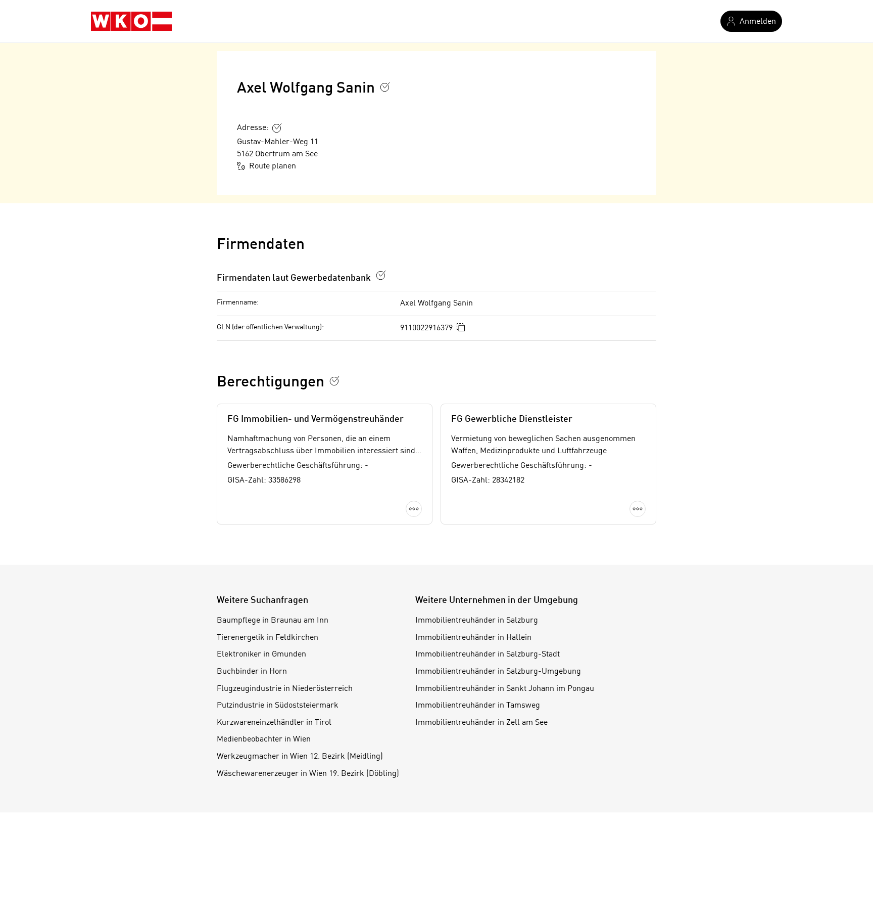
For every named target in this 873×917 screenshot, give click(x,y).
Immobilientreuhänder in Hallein (473, 638)
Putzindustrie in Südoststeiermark (277, 706)
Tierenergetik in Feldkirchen (267, 638)
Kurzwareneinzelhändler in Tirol (274, 723)
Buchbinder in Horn (252, 672)
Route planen (272, 166)
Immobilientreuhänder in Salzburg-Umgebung (498, 672)
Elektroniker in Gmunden (261, 654)
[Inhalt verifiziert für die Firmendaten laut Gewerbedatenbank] (381, 275)
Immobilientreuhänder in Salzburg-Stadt (487, 654)
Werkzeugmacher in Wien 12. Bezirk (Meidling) (300, 757)
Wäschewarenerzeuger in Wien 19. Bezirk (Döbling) (308, 774)
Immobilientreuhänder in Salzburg (476, 621)
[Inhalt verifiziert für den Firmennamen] (385, 87)
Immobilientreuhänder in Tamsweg (477, 706)
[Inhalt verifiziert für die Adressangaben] (277, 128)
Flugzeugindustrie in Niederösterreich (285, 689)
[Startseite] (131, 21)
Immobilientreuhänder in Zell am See (481, 723)
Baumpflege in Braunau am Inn (272, 621)
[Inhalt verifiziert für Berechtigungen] (334, 381)
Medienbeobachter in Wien (264, 739)
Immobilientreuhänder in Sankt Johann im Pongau (504, 689)
